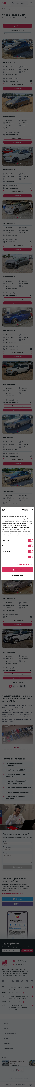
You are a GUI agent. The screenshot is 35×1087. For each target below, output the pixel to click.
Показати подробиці (23, 564)
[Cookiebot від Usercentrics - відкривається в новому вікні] (21, 510)
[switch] (30, 546)
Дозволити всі (17, 570)
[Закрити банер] (32, 509)
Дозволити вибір (17, 575)
